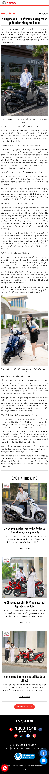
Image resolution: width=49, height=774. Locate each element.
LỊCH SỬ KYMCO (15, 744)
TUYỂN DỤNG (32, 744)
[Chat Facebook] (43, 752)
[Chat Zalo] (43, 760)
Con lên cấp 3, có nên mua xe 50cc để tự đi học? (24, 678)
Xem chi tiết (24, 548)
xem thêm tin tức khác (24, 706)
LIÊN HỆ (19, 748)
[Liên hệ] (4, 767)
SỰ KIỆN (9, 748)
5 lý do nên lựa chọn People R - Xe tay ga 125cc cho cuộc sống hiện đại (24, 530)
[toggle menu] (45, 2)
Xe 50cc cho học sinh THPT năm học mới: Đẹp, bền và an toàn (24, 604)
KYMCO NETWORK (34, 748)
